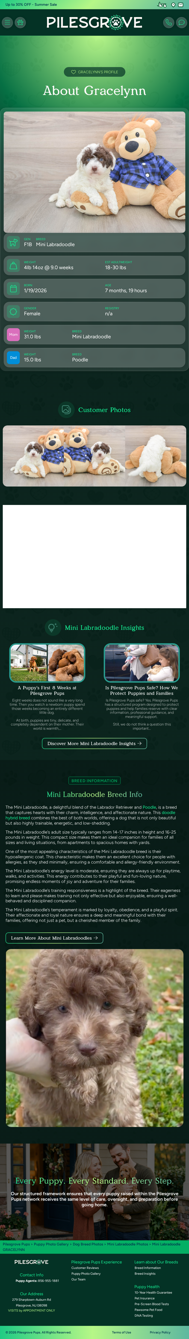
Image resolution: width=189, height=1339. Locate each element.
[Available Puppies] (20, 22)
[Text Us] (181, 22)
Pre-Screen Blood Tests (152, 1304)
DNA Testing (144, 1316)
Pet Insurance (145, 1298)
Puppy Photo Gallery (51, 1244)
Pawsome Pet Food (148, 1310)
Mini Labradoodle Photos (127, 1244)
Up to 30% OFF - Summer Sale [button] (31, 4)
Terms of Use (121, 1332)
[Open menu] (7, 22)
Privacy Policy (160, 1332)
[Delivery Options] (163, 5)
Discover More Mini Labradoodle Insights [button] (91, 743)
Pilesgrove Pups (16, 1244)
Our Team (78, 1279)
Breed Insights (145, 1274)
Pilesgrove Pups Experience (96, 1262)
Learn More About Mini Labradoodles (51, 938)
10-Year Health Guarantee (153, 1293)
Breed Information (148, 1268)
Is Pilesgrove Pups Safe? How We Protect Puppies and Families (141, 690)
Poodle (149, 807)
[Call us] (168, 22)
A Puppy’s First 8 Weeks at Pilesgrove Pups (47, 690)
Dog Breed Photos (88, 1244)
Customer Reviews (85, 1268)
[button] (173, 5)
